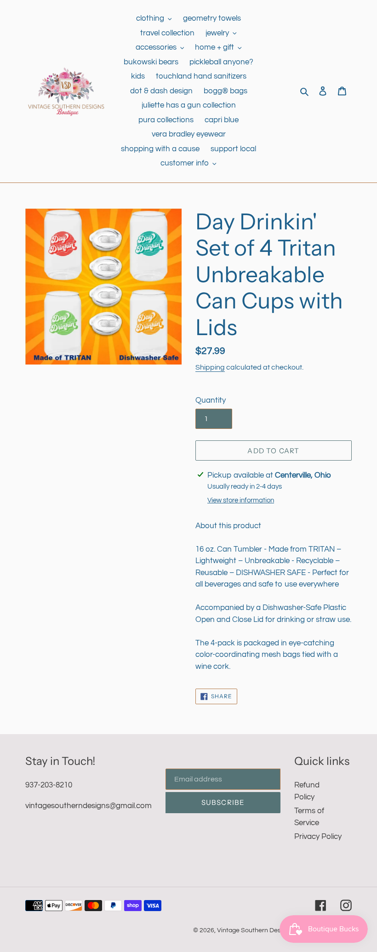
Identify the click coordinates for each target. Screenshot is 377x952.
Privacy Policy (318, 836)
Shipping (210, 367)
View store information (240, 500)
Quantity (210, 400)
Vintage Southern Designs (255, 930)
